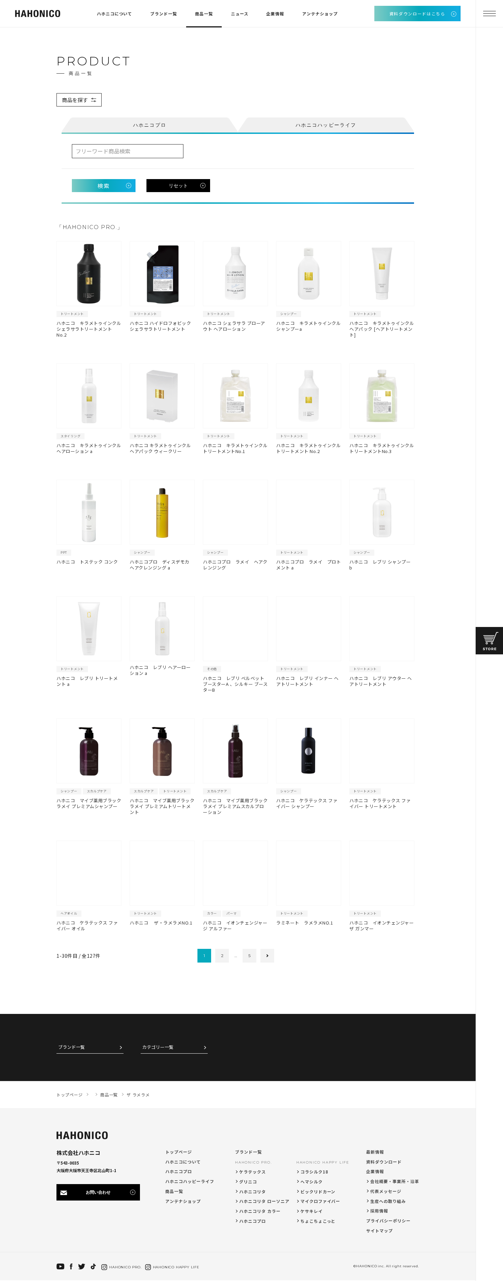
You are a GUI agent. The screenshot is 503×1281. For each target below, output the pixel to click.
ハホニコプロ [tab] (149, 125)
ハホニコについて (114, 13)
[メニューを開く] (489, 13)
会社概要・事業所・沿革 (394, 1181)
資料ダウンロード (384, 1162)
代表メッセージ (385, 1191)
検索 (104, 185)
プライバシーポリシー (388, 1220)
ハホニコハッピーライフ (189, 1181)
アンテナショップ (320, 13)
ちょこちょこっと (318, 1221)
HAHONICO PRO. (253, 1162)
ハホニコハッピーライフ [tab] (326, 125)
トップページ (178, 1152)
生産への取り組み (388, 1201)
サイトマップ (379, 1230)
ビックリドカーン (318, 1191)
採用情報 (379, 1211)
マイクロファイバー (320, 1201)
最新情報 (375, 1152)
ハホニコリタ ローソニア (264, 1201)
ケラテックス (252, 1172)
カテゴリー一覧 (157, 1047)
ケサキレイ (311, 1211)
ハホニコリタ (252, 1191)
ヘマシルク (311, 1181)
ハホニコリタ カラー (260, 1211)
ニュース (239, 13)
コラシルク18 (314, 1172)
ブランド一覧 (163, 13)
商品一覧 (204, 13)
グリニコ (248, 1181)
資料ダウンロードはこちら (417, 13)
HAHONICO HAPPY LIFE (322, 1162)
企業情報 (275, 13)
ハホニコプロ (178, 1171)
